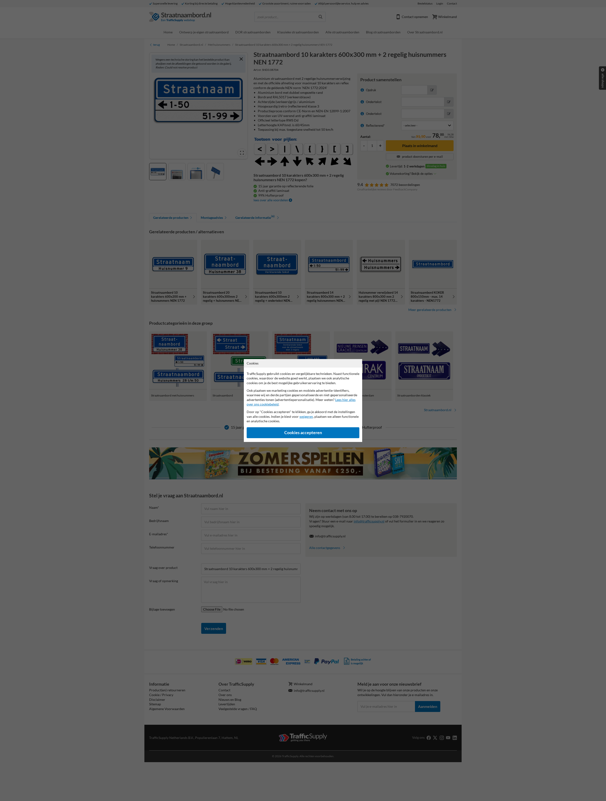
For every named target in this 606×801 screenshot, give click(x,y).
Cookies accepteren (303, 432)
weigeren (306, 416)
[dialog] (303, 400)
